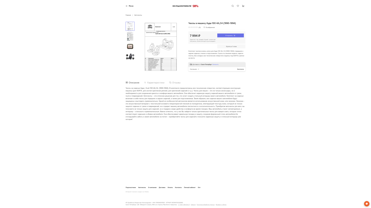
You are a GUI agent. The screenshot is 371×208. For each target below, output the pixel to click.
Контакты (178, 187)
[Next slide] (181, 46)
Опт (199, 187)
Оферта (193, 204)
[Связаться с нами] (366, 203)
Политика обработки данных (206, 204)
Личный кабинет (190, 187)
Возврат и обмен (221, 204)
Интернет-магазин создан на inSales (137, 192)
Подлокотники (131, 187)
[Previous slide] (139, 46)
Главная (128, 15)
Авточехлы (138, 15)
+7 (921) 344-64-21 (184, 204)
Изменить (215, 64)
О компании (152, 187)
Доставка (162, 187)
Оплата (170, 187)
